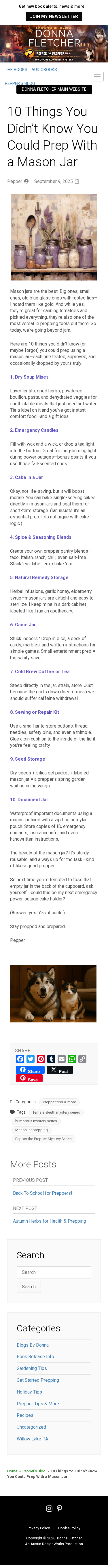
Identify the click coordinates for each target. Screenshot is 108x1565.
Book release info (35, 1356)
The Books (16, 69)
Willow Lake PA (32, 1439)
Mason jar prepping (31, 1130)
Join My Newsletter (54, 16)
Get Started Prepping (38, 1380)
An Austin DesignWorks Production (54, 1544)
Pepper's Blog (34, 1471)
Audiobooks (44, 69)
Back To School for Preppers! (42, 1193)
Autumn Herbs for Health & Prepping (49, 1221)
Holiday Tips (29, 1392)
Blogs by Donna (33, 1345)
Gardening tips (32, 1368)
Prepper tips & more (59, 1102)
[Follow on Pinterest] (59, 1510)
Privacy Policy (39, 1528)
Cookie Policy (69, 1528)
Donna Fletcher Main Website (54, 89)
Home (12, 1471)
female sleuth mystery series (56, 1112)
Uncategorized (31, 1427)
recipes (25, 1415)
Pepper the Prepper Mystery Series (43, 1139)
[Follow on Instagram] (49, 1510)
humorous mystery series (36, 1121)
